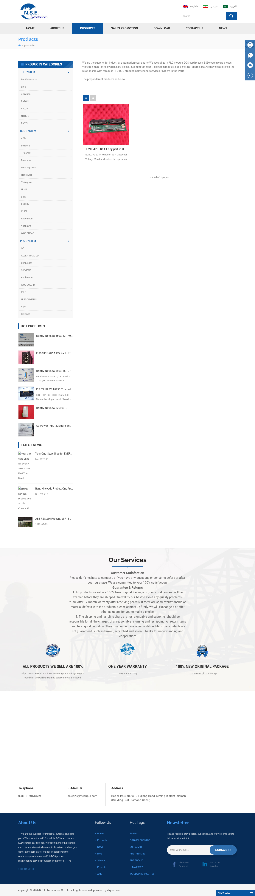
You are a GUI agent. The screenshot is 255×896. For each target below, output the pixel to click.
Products (102, 840)
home (30, 28)
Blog (99, 853)
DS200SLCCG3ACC (140, 840)
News (223, 28)
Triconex (26, 153)
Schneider (26, 263)
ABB (23, 138)
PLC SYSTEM (28, 240)
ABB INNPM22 (137, 853)
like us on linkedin (214, 864)
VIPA (23, 306)
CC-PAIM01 (136, 846)
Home (100, 833)
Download (162, 28)
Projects (101, 867)
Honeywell (26, 174)
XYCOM (25, 204)
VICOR (24, 108)
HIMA (24, 189)
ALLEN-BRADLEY (30, 255)
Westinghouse (28, 167)
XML (99, 873)
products (87, 28)
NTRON (25, 115)
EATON (25, 101)
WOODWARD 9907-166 (142, 873)
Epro (23, 86)
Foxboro (25, 145)
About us (57, 28)
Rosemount (27, 218)
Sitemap (101, 860)
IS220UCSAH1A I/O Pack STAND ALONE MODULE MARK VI (54, 353)
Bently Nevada (29, 79)
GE (22, 248)
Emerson (26, 160)
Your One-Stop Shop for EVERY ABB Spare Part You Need (54, 453)
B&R (23, 196)
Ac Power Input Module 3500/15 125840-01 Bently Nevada (54, 425)
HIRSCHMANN (29, 299)
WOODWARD (28, 284)
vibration (25, 94)
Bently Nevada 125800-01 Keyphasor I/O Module (54, 408)
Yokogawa (26, 182)
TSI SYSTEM (27, 72)
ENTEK (24, 123)
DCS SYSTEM (28, 130)
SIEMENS (26, 270)
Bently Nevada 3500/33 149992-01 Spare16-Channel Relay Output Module (54, 335)
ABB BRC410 (136, 860)
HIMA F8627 (136, 867)
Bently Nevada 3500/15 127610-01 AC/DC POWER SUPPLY (54, 371)
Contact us (194, 28)
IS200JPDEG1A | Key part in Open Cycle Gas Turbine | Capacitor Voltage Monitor (107, 149)
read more (27, 869)
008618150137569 (29, 796)
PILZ (23, 292)
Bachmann (26, 277)
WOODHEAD (27, 233)
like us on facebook (184, 864)
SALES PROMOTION (124, 28)
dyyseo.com (114, 890)
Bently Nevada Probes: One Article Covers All (54, 488)
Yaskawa (26, 225)
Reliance (25, 314)
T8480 (133, 833)
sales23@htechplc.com (82, 796)
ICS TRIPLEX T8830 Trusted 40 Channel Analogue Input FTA (54, 389)
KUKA (24, 211)
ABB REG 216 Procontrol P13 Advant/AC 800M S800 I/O (54, 518)
